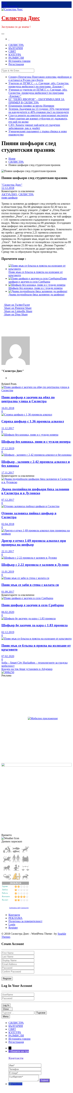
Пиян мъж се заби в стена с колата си (30, 585)
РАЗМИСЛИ (16, 57)
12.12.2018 (7, 187)
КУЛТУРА (15, 54)
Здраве (5, 886)
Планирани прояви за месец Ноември (31, 105)
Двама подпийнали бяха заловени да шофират (36, 294)
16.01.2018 (7, 408)
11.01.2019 (7, 571)
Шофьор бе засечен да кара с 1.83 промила (34, 625)
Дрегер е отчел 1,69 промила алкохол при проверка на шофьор (33, 542)
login (4, 2)
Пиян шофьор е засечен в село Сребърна (38, 280)
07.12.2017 (7, 499)
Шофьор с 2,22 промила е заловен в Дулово (35, 565)
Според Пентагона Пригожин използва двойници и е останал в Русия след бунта (40, 78)
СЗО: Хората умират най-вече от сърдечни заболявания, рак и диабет (34, 126)
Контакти (6, 896)
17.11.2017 (7, 472)
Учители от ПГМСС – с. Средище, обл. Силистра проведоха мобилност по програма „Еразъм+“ (39, 85)
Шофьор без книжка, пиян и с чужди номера (36, 288)
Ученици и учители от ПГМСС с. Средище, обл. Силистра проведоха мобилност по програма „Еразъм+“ (38, 93)
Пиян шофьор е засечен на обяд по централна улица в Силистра (28, 399)
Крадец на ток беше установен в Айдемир (26, 669)
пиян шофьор (9, 197)
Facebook (16, 1083)
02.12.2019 (7, 632)
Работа (5, 893)
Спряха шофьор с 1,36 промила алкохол (32, 421)
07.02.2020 (7, 656)
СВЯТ (12, 51)
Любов (5, 890)
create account (9, 6)
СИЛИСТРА (16, 44)
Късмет (5, 900)
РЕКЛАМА (16, 918)
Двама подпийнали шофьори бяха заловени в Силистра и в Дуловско (35, 491)
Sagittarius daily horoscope (19, 908)
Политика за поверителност (25, 921)
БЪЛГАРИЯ (16, 48)
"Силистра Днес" (11, 184)
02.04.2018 (7, 524)
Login (12, 924)
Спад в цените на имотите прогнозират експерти (38, 115)
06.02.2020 (7, 612)
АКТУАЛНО (9, 194)
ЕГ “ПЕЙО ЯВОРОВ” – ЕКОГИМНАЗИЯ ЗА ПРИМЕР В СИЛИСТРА (36, 101)
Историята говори (19, 61)
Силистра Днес (20, 18)
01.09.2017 (7, 591)
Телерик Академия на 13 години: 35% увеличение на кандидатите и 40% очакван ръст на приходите (39, 110)
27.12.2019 (7, 448)
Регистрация (16, 64)
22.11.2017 (7, 551)
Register (13, 927)
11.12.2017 (7, 428)
